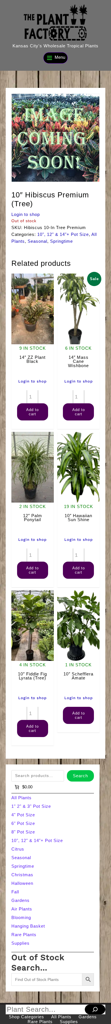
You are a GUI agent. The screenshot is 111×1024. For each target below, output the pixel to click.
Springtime (61, 241)
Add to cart (32, 412)
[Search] (95, 1009)
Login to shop (25, 214)
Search (80, 775)
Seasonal (37, 241)
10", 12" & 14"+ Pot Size (63, 234)
